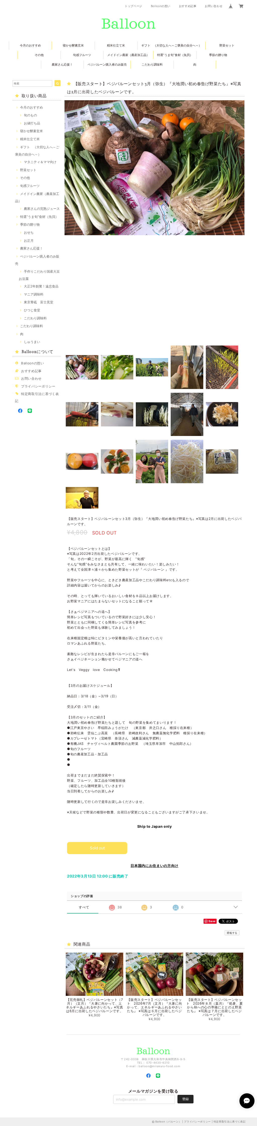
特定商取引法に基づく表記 (230, 1121)
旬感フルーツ (82, 55)
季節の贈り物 (218, 55)
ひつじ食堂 (32, 310)
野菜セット (226, 45)
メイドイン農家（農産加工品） (128, 55)
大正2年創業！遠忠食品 (41, 286)
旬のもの (30, 115)
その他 (39, 55)
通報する (232, 932)
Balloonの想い (161, 6)
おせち (29, 232)
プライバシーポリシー (38, 386)
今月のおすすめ (30, 45)
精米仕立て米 (116, 45)
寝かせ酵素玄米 (73, 45)
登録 (185, 1099)
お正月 (29, 240)
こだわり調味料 (152, 64)
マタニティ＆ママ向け (40, 162)
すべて (84, 907)
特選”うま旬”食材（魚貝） (175, 55)
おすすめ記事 (188, 6)
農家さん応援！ (62, 64)
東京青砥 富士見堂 (38, 302)
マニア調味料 (33, 294)
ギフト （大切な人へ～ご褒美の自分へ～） (171, 45)
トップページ (133, 6)
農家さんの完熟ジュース (42, 209)
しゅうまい (32, 342)
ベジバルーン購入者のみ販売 (107, 64)
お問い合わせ (213, 6)
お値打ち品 (32, 123)
